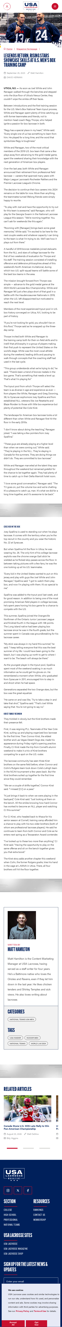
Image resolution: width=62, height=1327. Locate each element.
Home (9, 49)
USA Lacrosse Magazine (16, 1249)
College (8, 1210)
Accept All (13, 1323)
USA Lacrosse (11, 1244)
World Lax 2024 (38, 1043)
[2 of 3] (28, 1148)
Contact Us (39, 1215)
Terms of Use (40, 1310)
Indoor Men (32, 1037)
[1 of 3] (12, 1148)
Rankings (38, 1210)
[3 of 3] (44, 1148)
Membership (39, 1220)
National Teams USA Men (22, 1019)
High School (10, 1215)
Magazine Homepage (27, 49)
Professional (11, 1220)
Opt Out (36, 1323)
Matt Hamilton (19, 949)
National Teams (17, 1043)
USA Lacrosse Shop (13, 1254)
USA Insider (15, 1037)
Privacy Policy (22, 1310)
